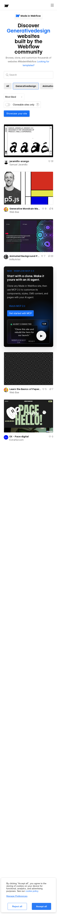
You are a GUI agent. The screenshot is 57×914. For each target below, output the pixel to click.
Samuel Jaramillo (19, 164)
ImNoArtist (15, 259)
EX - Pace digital (19, 436)
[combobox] (14, 97)
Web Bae (14, 212)
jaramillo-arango (19, 161)
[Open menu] (52, 5)
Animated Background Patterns (25, 256)
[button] (17, 306)
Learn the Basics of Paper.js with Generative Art (25, 389)
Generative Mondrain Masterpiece (25, 208)
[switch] (7, 104)
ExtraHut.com (17, 440)
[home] (6, 6)
